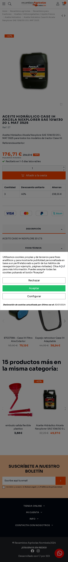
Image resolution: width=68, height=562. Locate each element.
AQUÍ (62, 266)
